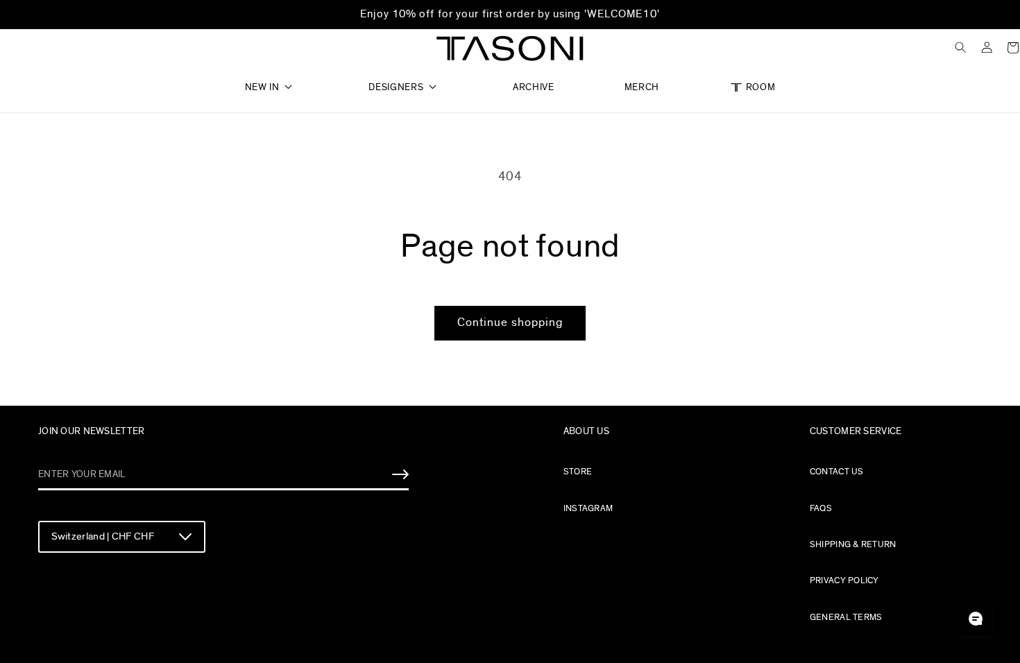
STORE (577, 471)
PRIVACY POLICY (844, 580)
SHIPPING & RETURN (853, 544)
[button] (271, 83)
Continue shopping (510, 322)
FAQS (821, 508)
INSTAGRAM (588, 508)
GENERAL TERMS (846, 617)
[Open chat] (975, 618)
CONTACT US (837, 471)
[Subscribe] (400, 474)
